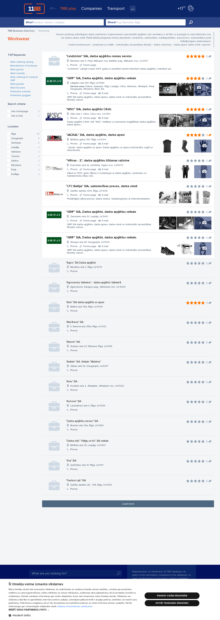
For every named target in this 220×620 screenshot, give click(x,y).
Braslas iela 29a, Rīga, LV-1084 (86, 425)
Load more (128, 503)
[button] (74, 609)
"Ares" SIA (71, 381)
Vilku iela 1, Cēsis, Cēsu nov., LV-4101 (90, 113)
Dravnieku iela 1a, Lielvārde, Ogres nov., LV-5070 (96, 165)
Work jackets (17, 83)
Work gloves (17, 69)
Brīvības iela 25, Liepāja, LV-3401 (88, 445)
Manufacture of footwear (23, 65)
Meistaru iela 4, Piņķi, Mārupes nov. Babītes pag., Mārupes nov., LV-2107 (109, 60)
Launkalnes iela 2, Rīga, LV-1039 (87, 405)
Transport (116, 8)
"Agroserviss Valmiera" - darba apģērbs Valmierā (93, 282)
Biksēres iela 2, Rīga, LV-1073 (86, 267)
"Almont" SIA (73, 341)
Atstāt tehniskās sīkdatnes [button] (172, 603)
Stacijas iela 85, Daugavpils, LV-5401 (90, 242)
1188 (34, 8)
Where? (112, 22)
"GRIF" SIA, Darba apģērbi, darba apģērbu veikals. (101, 237)
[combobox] (64, 22)
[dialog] (110, 599)
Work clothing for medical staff (24, 79)
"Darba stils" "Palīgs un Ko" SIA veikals (87, 440)
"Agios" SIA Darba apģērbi (81, 262)
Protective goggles (20, 95)
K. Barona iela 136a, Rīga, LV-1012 (88, 326)
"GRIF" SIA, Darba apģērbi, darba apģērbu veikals (101, 78)
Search (191, 22)
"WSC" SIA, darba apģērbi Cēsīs (88, 109)
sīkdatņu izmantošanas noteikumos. (75, 606)
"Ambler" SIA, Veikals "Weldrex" (83, 361)
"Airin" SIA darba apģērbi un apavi (85, 302)
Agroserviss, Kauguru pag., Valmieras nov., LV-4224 (97, 286)
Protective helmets (20, 91)
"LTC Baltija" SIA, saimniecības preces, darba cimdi (101, 186)
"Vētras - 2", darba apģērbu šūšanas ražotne (97, 160)
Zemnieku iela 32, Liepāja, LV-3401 (89, 216)
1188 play (68, 8)
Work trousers (17, 87)
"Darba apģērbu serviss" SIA (82, 421)
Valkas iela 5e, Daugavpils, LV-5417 (89, 366)
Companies (91, 8)
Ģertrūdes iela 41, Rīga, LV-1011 (86, 465)
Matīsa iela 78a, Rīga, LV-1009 (86, 306)
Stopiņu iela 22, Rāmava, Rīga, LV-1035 (91, 346)
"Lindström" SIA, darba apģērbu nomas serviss (99, 56)
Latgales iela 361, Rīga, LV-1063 (112, 85)
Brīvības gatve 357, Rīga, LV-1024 (88, 139)
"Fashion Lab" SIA (76, 480)
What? (30, 22)
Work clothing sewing (21, 61)
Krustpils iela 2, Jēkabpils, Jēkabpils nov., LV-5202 (97, 385)
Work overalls (17, 73)
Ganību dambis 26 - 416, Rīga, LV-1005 (91, 484)
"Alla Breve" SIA (75, 322)
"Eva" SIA (71, 460)
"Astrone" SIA (73, 401)
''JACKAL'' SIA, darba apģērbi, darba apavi (95, 135)
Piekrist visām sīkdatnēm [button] (172, 595)
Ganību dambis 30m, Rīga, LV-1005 (89, 190)
